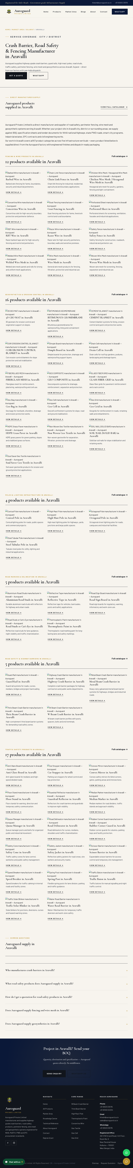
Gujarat (30, 29)
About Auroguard (50, 1128)
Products (57, 12)
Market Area (71, 12)
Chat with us (12, 1162)
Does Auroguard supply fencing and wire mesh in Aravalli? (37, 1010)
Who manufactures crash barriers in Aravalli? (30, 970)
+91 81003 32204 (106, 1110)
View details (12, 192)
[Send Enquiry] (126, 1161)
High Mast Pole (77, 1114)
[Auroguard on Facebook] (7, 1142)
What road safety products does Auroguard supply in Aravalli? (39, 983)
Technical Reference (50, 1123)
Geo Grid (74, 1138)
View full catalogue (113, 107)
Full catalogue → (120, 156)
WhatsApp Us (79, 1074)
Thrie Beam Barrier (78, 1109)
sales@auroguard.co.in (109, 1120)
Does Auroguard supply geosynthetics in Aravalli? (32, 1023)
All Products (48, 1109)
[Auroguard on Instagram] (14, 1142)
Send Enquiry (54, 1074)
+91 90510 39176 (121, 3)
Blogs (83, 12)
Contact (103, 12)
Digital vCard (48, 1138)
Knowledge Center (50, 1118)
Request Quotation (108, 1163)
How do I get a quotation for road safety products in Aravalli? (38, 997)
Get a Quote (16, 76)
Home (46, 12)
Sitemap (95, 1163)
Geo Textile (75, 1128)
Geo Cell (74, 1133)
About (93, 12)
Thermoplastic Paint (79, 1118)
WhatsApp (120, 12)
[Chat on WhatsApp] (126, 1152)
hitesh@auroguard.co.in (101, 3)
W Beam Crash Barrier (80, 1104)
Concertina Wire (77, 1123)
